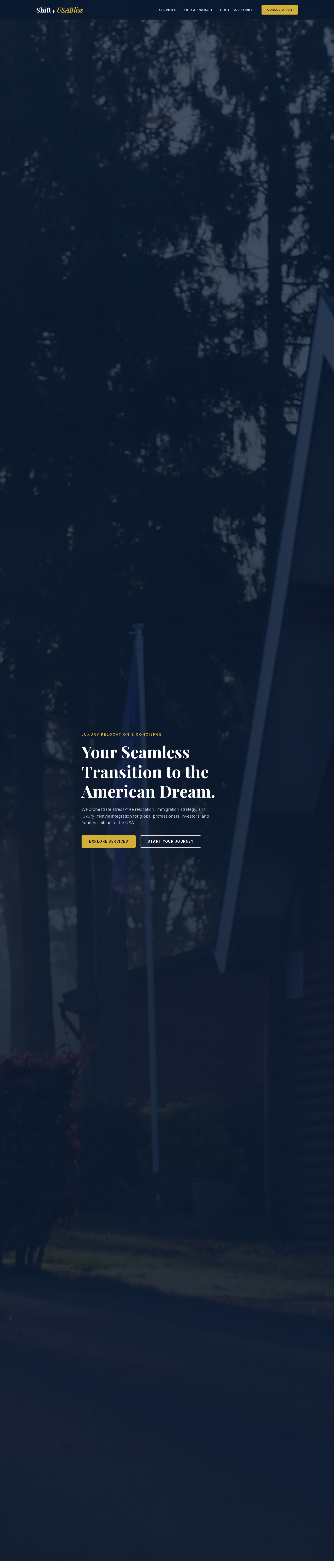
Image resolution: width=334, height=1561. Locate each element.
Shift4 (59, 9)
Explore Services (108, 841)
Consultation (279, 9)
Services (167, 10)
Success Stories (237, 10)
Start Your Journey (171, 841)
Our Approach (198, 10)
